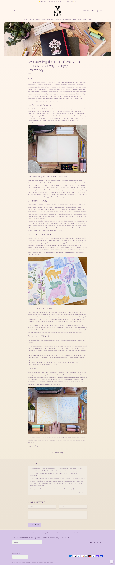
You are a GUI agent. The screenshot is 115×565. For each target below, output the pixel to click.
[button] (14, 10)
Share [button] (30, 78)
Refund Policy (69, 532)
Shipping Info (78, 532)
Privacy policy (42, 562)
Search (35, 532)
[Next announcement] (102, 1)
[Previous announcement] (13, 1)
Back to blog (58, 453)
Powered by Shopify (26, 562)
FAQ (62, 532)
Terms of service (50, 562)
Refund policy (35, 562)
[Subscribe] (40, 542)
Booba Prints (18, 562)
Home (40, 532)
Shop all (45, 532)
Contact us (52, 532)
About (58, 532)
